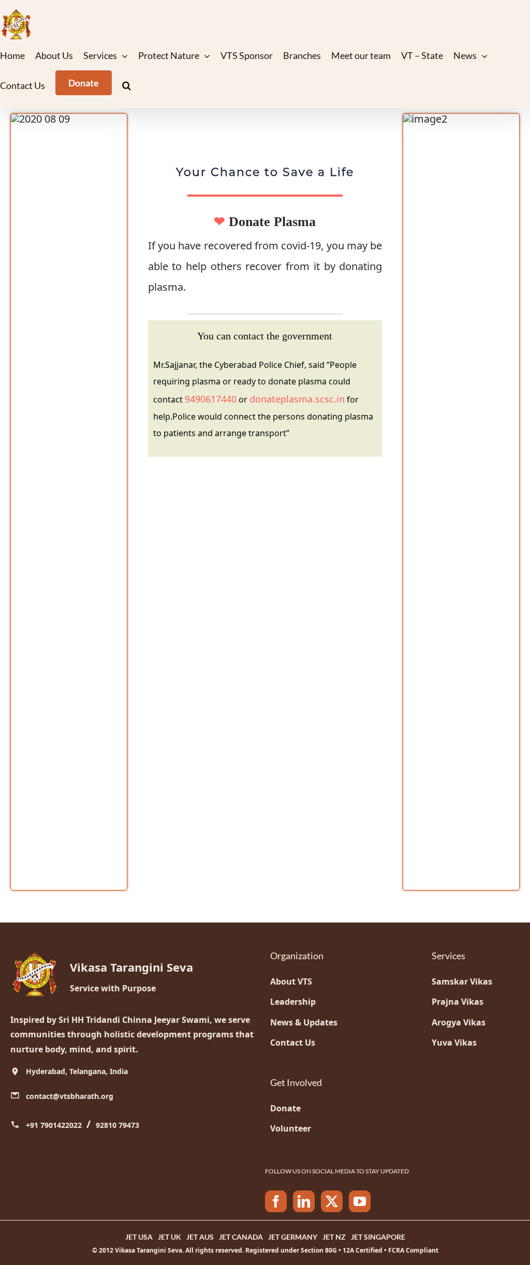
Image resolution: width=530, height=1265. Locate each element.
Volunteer (290, 1128)
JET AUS (200, 1236)
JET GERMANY (292, 1236)
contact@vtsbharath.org (69, 1096)
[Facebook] (276, 1201)
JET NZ (334, 1236)
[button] (126, 85)
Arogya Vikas (458, 1022)
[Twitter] (332, 1201)
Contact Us (292, 1042)
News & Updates (303, 1022)
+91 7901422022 (55, 1125)
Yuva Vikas (454, 1042)
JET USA (139, 1236)
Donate (285, 1108)
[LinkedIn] (304, 1201)
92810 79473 (117, 1125)
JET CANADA (241, 1236)
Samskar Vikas (462, 981)
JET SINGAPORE (378, 1236)
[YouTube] (360, 1201)
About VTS (291, 981)
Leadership (293, 1001)
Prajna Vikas (457, 1001)
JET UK (169, 1236)
